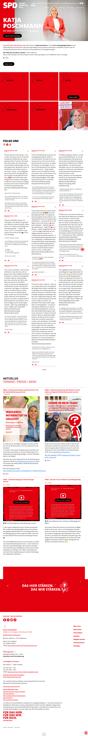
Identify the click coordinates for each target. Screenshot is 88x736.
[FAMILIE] (44, 86)
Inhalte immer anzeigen (21, 502)
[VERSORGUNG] (14, 116)
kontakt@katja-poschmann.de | (70, 3)
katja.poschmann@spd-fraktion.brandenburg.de (23, 672)
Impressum (17, 727)
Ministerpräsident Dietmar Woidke (14, 691)
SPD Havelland (7, 698)
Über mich (8, 64)
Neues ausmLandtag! (12, 36)
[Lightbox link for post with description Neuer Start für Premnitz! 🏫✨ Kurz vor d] (17, 172)
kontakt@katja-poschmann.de (25, 461)
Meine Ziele (73, 97)
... (12, 208)
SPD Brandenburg (8, 694)
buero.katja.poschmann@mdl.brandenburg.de (22, 645)
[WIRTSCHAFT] (44, 116)
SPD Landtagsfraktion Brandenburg (14, 696)
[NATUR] (73, 86)
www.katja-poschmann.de (11, 686)
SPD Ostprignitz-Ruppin (10, 700)
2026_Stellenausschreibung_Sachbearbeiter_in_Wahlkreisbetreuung (24, 471)
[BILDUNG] (14, 86)
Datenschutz (10, 727)
